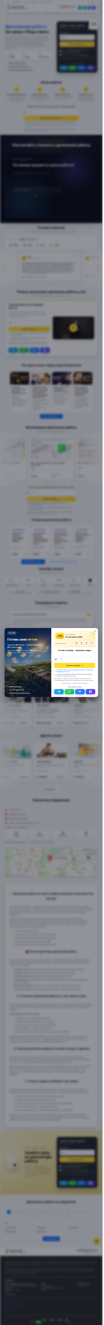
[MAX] (90, 691)
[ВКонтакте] (80, 691)
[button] (56, 659)
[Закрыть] (95, 631)
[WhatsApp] (69, 691)
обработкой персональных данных (74, 670)
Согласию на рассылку (69, 676)
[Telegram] (59, 691)
